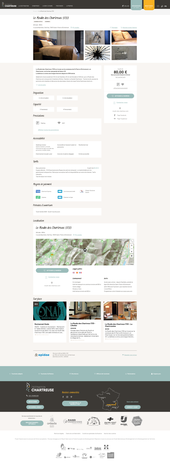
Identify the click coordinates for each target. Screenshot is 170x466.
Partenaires (131, 374)
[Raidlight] (110, 421)
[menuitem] (9, 4)
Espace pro (157, 374)
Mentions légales (59, 433)
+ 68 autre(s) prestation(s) (120, 88)
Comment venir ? (132, 407)
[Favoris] (158, 6)
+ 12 (124, 53)
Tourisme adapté (17, 374)
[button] (162, 6)
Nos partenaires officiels (32, 423)
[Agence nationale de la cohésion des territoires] (80, 449)
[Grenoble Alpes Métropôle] (85, 455)
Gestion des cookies (110, 433)
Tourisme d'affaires (47, 374)
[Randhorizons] (72, 421)
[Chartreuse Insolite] (137, 421)
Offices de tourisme (102, 374)
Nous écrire (33, 401)
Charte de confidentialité (73, 433)
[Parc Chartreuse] (63, 447)
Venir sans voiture (132, 401)
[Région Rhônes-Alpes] (89, 448)
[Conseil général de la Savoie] (106, 447)
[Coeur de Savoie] (101, 455)
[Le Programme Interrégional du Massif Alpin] (71, 449)
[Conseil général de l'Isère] (97, 448)
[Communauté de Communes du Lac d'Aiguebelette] (93, 457)
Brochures (74, 374)
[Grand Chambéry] (110, 455)
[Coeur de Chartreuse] (59, 455)
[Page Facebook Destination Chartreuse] (63, 397)
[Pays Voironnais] (76, 456)
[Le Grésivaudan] (67, 457)
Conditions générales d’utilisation (92, 433)
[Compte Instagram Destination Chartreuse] (67, 397)
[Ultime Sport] (124, 421)
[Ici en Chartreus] (93, 421)
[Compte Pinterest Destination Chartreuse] (71, 397)
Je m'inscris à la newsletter (75, 403)
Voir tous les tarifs (120, 77)
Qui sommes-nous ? (35, 407)
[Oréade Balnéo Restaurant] (51, 421)
